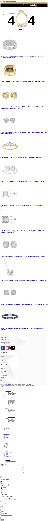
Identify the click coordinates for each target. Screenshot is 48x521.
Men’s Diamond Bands (11, 403)
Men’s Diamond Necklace (11, 394)
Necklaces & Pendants (9, 452)
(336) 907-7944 (4, 337)
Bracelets (7, 413)
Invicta (7, 427)
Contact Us (2, 356)
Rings (6, 395)
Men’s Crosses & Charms (11, 421)
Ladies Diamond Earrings (11, 410)
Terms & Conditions (3, 366)
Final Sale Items (8, 431)
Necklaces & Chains (8, 391)
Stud (8, 412)
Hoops (9, 411)
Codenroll (14, 499)
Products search (6, 13)
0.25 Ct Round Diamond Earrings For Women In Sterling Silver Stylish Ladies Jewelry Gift (24, 304)
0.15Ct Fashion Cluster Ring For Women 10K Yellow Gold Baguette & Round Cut (21, 157)
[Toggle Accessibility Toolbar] (1, 477)
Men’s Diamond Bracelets (11, 417)
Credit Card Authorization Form (5, 372)
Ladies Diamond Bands (11, 401)
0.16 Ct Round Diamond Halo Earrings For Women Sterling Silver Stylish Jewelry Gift (22, 256)
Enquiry (2, 516)
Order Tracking (2, 382)
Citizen (7, 426)
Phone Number (3, 513)
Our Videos (2, 360)
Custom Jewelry (8, 460)
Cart (1, 380)
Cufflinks (7, 446)
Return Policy (2, 359)
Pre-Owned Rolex (8, 429)
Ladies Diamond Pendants (12, 420)
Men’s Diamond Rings (11, 402)
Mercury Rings (10, 396)
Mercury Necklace (10, 392)
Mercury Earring (10, 409)
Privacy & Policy (3, 368)
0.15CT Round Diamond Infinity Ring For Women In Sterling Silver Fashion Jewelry (22, 181)
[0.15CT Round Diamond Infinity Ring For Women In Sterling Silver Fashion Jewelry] (9, 179)
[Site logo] (24, 6)
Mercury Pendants (10, 419)
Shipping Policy (2, 369)
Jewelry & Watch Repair (4, 362)
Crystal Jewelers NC (6, 384)
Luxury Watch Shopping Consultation (11, 461)
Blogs (1, 357)
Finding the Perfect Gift (9, 455)
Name (1, 506)
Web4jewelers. (29, 384)
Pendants (7, 418)
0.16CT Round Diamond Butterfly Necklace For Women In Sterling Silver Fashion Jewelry (23, 280)
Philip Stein (7, 428)
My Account (2, 377)
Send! (2, 519)
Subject (2, 511)
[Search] (3, 14)
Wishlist (1, 379)
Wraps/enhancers (10, 404)
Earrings (7, 437)
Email (1, 508)
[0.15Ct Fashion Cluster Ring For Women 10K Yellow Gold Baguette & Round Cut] (9, 155)
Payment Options (3, 371)
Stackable (9, 405)
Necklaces (7, 445)
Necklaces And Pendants (9, 439)
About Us (1, 354)
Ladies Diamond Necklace (12, 393)
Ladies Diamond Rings (11, 400)
